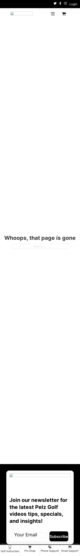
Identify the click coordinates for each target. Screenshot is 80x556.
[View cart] (64, 13)
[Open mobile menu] (53, 13)
